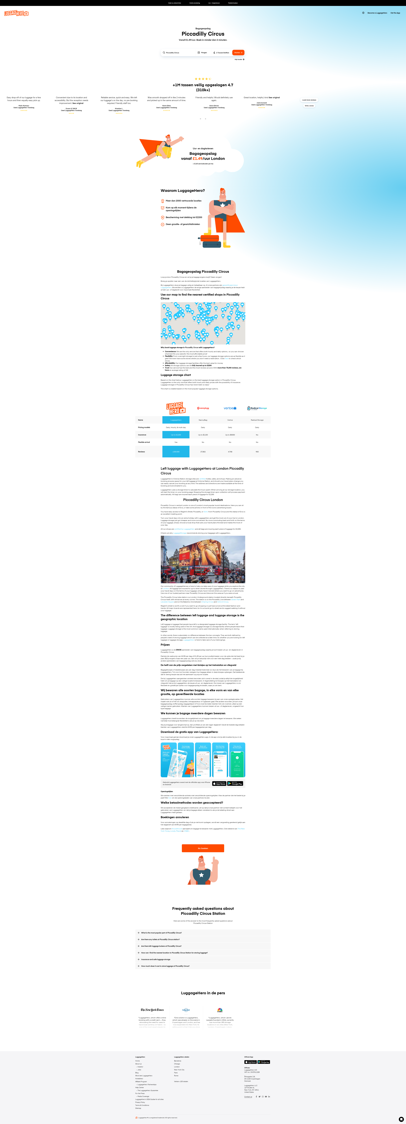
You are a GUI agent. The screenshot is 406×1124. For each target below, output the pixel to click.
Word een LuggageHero (143, 1076)
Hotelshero (139, 1078)
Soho (206, 511)
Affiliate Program (141, 1081)
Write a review (309, 106)
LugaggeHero (188, 640)
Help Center (139, 1087)
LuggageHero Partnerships (147, 1084)
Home (137, 1061)
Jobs (139, 1070)
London (166, 588)
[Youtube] (266, 1096)
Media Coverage (143, 1096)
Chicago (177, 1064)
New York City (179, 1070)
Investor (140, 1067)
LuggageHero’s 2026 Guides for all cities (149, 1099)
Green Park (235, 599)
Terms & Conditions (142, 1105)
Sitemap (138, 1108)
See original (77, 103)
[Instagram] (262, 1096)
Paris (176, 1073)
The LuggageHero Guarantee (148, 1090)
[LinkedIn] (269, 1096)
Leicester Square (167, 602)
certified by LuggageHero (184, 529)
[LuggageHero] (16, 15)
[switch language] (363, 12)
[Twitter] (259, 1096)
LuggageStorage (179, 533)
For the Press (140, 1093)
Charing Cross (207, 602)
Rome (176, 1076)
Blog (137, 1073)
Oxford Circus (222, 602)
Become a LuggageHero (377, 13)
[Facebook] (256, 1096)
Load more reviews (309, 100)
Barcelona (177, 1061)
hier (169, 798)
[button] (401, 1119)
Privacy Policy (140, 1102)
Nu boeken (203, 848)
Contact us (248, 1097)
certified (202, 478)
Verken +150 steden (181, 1081)
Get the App (395, 13)
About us (138, 1064)
